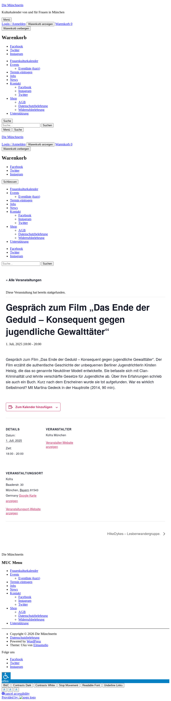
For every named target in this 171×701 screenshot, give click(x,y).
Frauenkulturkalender (24, 61)
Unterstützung (19, 113)
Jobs (13, 76)
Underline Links (113, 685)
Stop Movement (68, 685)
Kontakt (15, 83)
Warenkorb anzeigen (40, 24)
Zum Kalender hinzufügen (33, 407)
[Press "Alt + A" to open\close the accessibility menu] (6, 675)
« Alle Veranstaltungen (23, 279)
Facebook (16, 46)
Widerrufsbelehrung (31, 109)
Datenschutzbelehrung (33, 106)
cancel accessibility (17, 693)
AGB (22, 102)
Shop (13, 98)
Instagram (16, 54)
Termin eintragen (21, 72)
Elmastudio (40, 645)
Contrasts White (45, 685)
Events (14, 64)
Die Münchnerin (12, 5)
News (14, 79)
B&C (6, 685)
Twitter (14, 50)
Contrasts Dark (22, 685)
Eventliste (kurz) (29, 68)
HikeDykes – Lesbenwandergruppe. (134, 533)
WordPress (34, 641)
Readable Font (91, 685)
